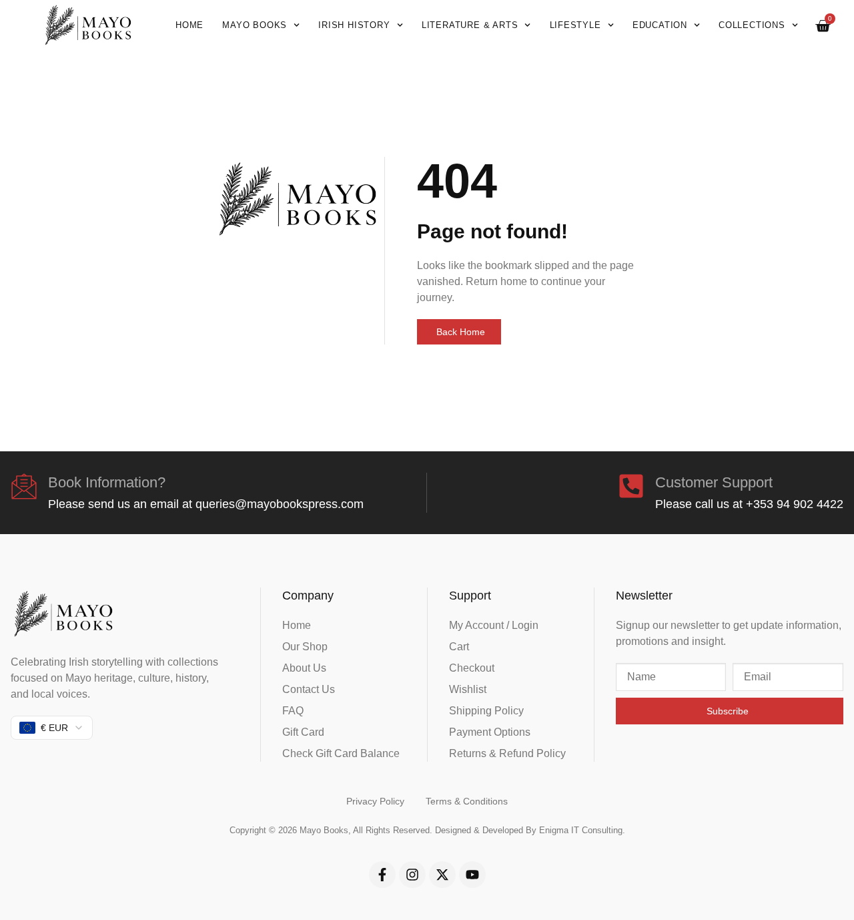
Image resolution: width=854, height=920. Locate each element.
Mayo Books (254, 25)
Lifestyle (575, 25)
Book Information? (106, 482)
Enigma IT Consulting (580, 830)
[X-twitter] (442, 874)
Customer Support (714, 482)
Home (189, 25)
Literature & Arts (470, 25)
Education (659, 25)
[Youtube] (472, 874)
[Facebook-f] (382, 874)
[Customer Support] (631, 486)
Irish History (354, 25)
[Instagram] (412, 874)
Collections (752, 25)
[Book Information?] (24, 486)
